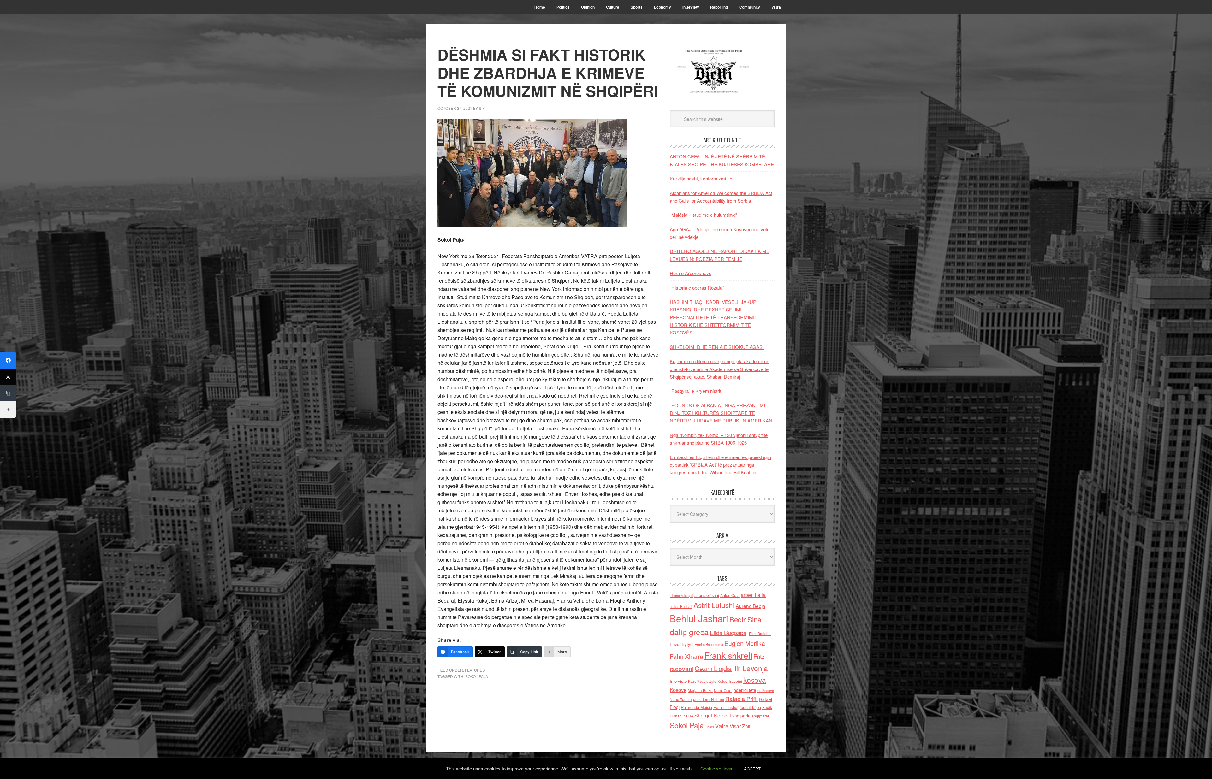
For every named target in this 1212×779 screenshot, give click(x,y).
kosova (754, 680)
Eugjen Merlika (744, 643)
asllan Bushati (681, 606)
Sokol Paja (476, 676)
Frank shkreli (728, 655)
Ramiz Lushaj (725, 707)
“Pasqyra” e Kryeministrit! (696, 390)
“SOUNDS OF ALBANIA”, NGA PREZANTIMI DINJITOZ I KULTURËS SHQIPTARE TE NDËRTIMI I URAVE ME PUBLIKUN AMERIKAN (721, 413)
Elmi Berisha (760, 633)
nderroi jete (745, 690)
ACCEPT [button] (752, 769)
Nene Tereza (681, 699)
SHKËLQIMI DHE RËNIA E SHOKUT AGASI (717, 347)
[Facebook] (8, 360)
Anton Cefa (730, 595)
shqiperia (741, 715)
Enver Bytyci (681, 644)
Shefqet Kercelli (712, 715)
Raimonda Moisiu (696, 707)
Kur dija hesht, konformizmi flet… (704, 178)
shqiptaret (760, 716)
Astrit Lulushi (713, 605)
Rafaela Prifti (741, 698)
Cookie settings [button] (716, 768)
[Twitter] (8, 377)
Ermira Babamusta (709, 644)
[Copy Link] (8, 393)
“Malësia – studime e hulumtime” (703, 214)
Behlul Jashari (699, 618)
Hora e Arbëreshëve (690, 273)
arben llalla (753, 595)
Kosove (678, 689)
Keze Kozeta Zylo (702, 681)
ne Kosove (766, 690)
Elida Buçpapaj (729, 633)
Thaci (709, 726)
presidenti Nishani (708, 699)
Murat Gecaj (723, 690)
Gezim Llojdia (713, 668)
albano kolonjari (681, 595)
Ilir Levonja (750, 668)
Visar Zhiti (740, 726)
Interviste (678, 681)
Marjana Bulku (700, 690)
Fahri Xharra (686, 656)
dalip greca (689, 631)
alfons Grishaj (706, 595)
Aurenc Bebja (750, 605)
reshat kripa (750, 707)
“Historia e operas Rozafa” (697, 287)
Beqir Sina (745, 619)
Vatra (721, 725)
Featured (475, 670)
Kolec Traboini (729, 681)
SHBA (688, 715)
